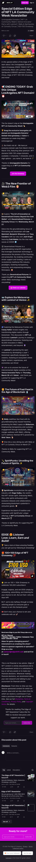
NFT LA (4, 635)
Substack (8, 858)
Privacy (25, 846)
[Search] (32, 770)
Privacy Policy (16, 702)
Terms (31, 846)
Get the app (27, 853)
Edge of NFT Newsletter (11, 791)
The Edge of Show (14, 784)
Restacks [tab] (14, 746)
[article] (18, 781)
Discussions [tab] (16, 770)
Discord (10, 635)
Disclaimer (19, 699)
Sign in (32, 3)
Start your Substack (13, 853)
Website (5, 637)
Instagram (25, 637)
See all (5, 822)
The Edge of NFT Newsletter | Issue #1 (13, 776)
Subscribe (25, 3)
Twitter (18, 637)
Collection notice (18, 848)
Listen (32, 31)
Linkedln (9, 638)
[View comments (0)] (10, 36)
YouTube (12, 637)
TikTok (15, 638)
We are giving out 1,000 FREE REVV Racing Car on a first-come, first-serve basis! (13, 795)
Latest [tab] (9, 770)
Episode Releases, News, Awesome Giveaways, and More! (13, 781)
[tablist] (10, 746)
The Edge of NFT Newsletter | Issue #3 (13, 806)
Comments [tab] (6, 746)
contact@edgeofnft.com (14, 652)
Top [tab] (4, 770)
